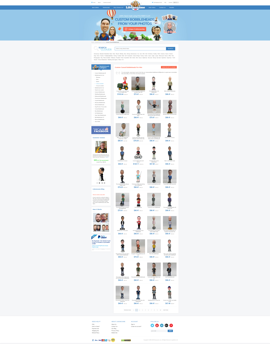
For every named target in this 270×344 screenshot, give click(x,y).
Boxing (128, 53)
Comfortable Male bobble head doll (154, 278)
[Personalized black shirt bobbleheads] (154, 83)
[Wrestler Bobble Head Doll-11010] (170, 106)
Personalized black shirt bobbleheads (154, 92)
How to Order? (96, 326)
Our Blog (114, 328)
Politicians (113, 57)
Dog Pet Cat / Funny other (101, 106)
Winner (120, 59)
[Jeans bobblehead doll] (170, 269)
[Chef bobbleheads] (138, 199)
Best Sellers (95, 7)
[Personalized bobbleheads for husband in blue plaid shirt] (170, 223)
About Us (114, 324)
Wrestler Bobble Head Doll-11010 (169, 114)
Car (138, 53)
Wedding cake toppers (113, 59)
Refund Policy (95, 332)
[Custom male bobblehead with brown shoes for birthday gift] (154, 130)
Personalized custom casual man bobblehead (122, 301)
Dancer (167, 53)
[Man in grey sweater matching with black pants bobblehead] (170, 246)
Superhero (163, 57)
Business (98, 77)
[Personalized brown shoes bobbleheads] (138, 223)
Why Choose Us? (118, 7)
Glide (123, 55)
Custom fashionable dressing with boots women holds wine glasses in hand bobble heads (138, 138)
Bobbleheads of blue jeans (122, 230)
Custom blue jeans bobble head (122, 114)
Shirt (131, 57)
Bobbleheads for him (99, 75)
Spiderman (144, 57)
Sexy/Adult (126, 57)
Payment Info (95, 328)
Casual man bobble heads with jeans (138, 115)
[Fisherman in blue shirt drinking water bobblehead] (138, 176)
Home (94, 2)
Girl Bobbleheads (99, 113)
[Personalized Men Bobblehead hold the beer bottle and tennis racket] (154, 106)
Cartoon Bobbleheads (100, 92)
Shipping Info (95, 330)
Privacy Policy (115, 330)
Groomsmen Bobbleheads (101, 98)
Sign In (133, 324)
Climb (158, 53)
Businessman (134, 53)
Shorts (133, 57)
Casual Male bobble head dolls (170, 184)
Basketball (106, 53)
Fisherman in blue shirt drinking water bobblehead (138, 185)
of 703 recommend (101, 160)
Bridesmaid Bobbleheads (100, 96)
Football (119, 55)
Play (102, 57)
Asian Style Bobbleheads (100, 115)
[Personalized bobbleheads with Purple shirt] (170, 199)
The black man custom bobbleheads (154, 161)
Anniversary (96, 53)
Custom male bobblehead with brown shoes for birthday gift (154, 138)
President (118, 57)
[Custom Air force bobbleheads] (154, 199)
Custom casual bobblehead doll (154, 184)
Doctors (171, 53)
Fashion (102, 55)
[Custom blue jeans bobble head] (122, 106)
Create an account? (107, 2)
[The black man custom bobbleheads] (154, 153)
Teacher (95, 59)
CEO (143, 53)
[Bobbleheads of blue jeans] (122, 223)
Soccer (140, 57)
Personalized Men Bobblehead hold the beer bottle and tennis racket (154, 115)
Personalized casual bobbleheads (138, 277)
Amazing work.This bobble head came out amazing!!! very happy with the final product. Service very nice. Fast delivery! (101, 156)
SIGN (170, 330)
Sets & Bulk (97, 121)
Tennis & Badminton (102, 59)
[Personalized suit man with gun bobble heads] (122, 176)
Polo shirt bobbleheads (154, 253)
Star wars (150, 57)
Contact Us (162, 7)
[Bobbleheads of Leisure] (170, 130)
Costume (163, 53)
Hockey (142, 55)
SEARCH (170, 48)
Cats (141, 53)
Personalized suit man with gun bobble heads (122, 185)
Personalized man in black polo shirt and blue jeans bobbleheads (122, 278)
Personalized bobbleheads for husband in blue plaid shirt (170, 231)
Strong (154, 57)
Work (97, 79)
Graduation (129, 55)
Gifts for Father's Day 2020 (99, 194)
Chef (146, 53)
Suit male (159, 57)
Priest (122, 57)
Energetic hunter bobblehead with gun (138, 254)
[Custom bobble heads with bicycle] (138, 153)
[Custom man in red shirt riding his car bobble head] (122, 83)
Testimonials (106, 7)
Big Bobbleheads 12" (99, 117)
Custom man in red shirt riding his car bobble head (122, 92)
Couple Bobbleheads (99, 100)
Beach (111, 53)
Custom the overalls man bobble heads (169, 301)
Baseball (102, 53)
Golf (126, 55)
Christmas (150, 53)
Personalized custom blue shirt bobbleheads (138, 301)
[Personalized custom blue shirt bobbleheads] (138, 292)
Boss (125, 53)
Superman (169, 57)
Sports (97, 81)
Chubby (155, 53)
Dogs (95, 55)
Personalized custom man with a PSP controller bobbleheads (122, 254)
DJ (122, 59)
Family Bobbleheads (99, 108)
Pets (173, 55)
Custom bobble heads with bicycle (138, 161)
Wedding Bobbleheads (100, 94)
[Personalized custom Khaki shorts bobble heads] (154, 223)
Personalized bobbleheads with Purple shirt (169, 208)
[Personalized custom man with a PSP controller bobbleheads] (122, 246)
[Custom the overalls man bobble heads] (170, 292)
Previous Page (127, 310)
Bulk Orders (152, 7)
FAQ (165, 2)
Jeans (149, 55)
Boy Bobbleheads (99, 111)
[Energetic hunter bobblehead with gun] (138, 246)
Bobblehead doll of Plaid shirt (154, 300)
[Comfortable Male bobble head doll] (154, 269)
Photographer (97, 57)
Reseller (171, 7)
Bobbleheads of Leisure (170, 137)
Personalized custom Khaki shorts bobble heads (154, 231)
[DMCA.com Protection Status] (126, 340)
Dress (98, 55)
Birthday (121, 53)
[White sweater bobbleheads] (170, 83)
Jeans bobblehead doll (169, 277)
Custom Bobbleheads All (100, 73)
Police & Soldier (106, 57)
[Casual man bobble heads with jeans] (138, 106)
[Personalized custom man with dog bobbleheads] (122, 199)
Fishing (115, 55)
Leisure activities (100, 83)
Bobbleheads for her (99, 87)
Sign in (99, 2)
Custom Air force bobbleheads (154, 207)
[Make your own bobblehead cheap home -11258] (122, 130)
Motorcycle (161, 55)
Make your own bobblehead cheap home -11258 (122, 138)
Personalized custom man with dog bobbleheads (122, 208)
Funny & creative (100, 85)
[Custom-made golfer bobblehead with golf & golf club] (138, 83)
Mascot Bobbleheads (99, 119)
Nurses (166, 55)
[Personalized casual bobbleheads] (138, 269)
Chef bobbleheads (138, 207)
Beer (114, 53)
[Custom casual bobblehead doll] (154, 176)
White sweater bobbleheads (169, 91)
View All (106, 157)
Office (169, 55)
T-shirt (173, 57)
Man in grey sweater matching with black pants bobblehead (170, 254)
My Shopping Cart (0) (158, 2)
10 (160, 310)
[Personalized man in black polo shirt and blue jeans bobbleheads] (122, 269)
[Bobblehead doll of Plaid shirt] (154, 292)
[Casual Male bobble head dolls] (170, 176)
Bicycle (117, 53)
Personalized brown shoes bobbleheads (138, 231)
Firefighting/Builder (108, 55)
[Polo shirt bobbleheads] (154, 246)
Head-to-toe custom (99, 90)
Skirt (137, 57)
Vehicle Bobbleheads (99, 104)
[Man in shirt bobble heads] (170, 153)
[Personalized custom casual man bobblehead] (122, 292)
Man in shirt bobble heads (170, 160)
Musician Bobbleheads (100, 102)
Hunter (146, 55)
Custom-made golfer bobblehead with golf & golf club (138, 92)
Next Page (165, 310)
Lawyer (156, 55)
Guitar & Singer (136, 55)
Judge (153, 55)
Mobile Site (114, 332)
